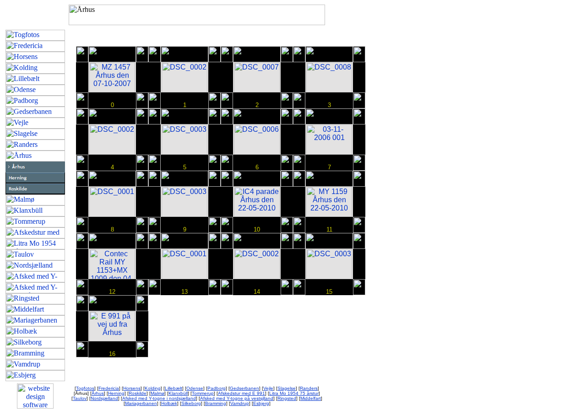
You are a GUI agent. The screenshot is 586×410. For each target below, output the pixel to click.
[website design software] (35, 406)
